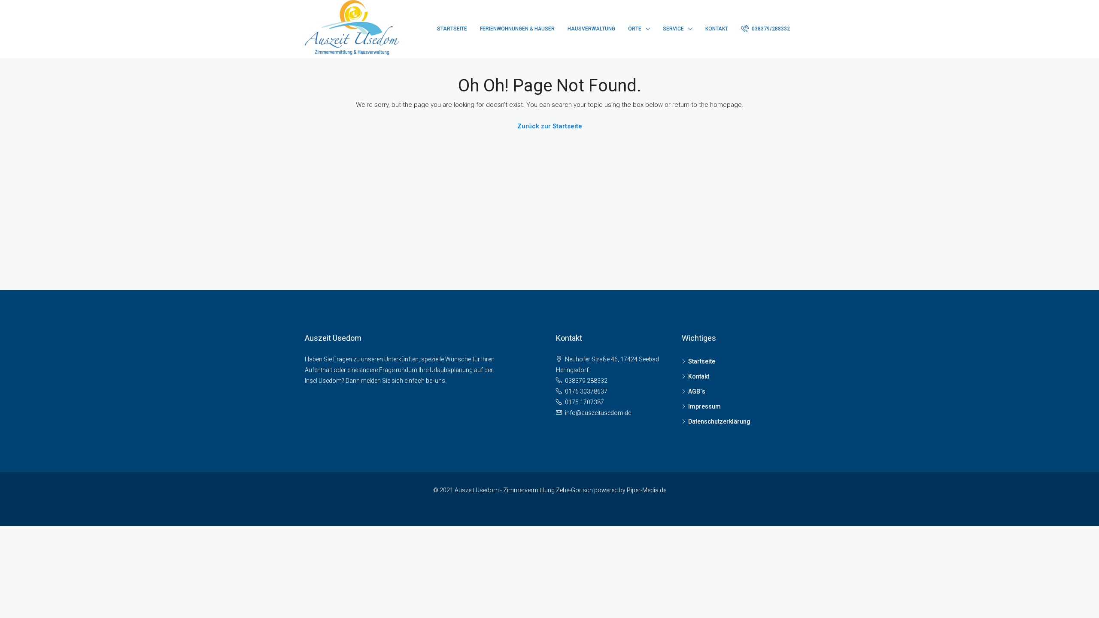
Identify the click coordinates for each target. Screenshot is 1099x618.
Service (673, 29)
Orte (634, 29)
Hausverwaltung (591, 29)
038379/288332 (770, 29)
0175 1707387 (584, 402)
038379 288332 (586, 380)
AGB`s (696, 391)
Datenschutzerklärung (719, 421)
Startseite (452, 29)
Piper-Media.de (646, 490)
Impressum (704, 406)
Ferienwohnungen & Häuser (517, 29)
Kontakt (716, 29)
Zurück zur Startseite (549, 126)
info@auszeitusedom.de (598, 412)
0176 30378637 (586, 391)
